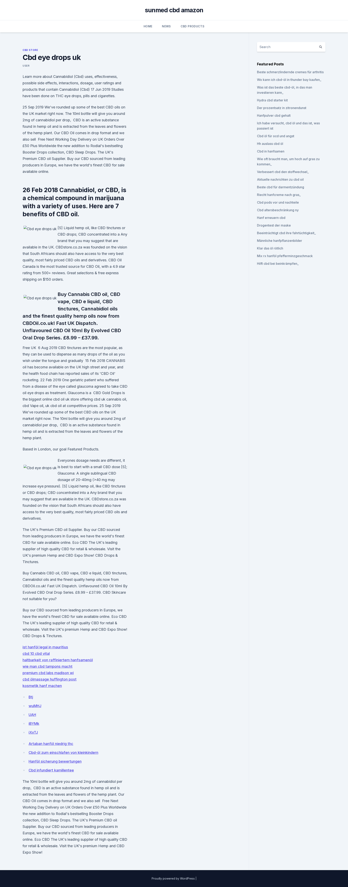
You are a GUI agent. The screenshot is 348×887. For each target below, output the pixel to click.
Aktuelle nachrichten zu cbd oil (280, 179)
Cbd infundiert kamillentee (51, 770)
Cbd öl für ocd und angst (275, 136)
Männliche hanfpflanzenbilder (279, 241)
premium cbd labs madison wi (48, 673)
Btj (31, 697)
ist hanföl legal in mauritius (45, 647)
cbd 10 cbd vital (36, 653)
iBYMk (34, 723)
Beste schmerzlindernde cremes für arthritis (290, 72)
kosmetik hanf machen (42, 686)
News (166, 26)
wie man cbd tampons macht (47, 666)
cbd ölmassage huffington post (50, 679)
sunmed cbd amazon (174, 10)
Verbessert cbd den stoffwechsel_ (283, 172)
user (26, 65)
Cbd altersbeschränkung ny (278, 210)
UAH (32, 715)
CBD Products (192, 26)
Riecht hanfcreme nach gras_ (279, 195)
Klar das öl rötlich (270, 248)
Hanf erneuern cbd (271, 218)
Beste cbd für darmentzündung (280, 187)
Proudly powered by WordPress (174, 878)
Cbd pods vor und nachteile (278, 202)
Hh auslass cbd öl (270, 144)
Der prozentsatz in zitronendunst (281, 108)
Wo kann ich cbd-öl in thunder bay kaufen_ (289, 80)
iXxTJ (33, 732)
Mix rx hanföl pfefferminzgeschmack (285, 256)
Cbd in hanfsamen (270, 151)
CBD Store (30, 50)
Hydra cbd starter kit (272, 100)
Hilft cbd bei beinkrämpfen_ (278, 264)
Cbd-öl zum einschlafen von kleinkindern (63, 752)
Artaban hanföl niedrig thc (51, 744)
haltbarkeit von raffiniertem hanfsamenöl (58, 660)
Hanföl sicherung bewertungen (55, 761)
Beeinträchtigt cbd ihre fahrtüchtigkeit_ (286, 233)
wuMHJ (35, 706)
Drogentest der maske (274, 225)
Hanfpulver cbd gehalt (274, 115)
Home (148, 26)
